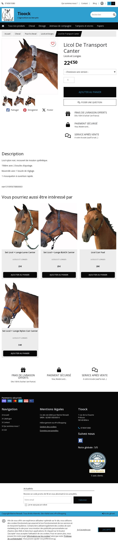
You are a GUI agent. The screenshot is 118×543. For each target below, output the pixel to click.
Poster (49, 110)
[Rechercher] (114, 14)
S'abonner (83, 500)
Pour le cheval (30, 34)
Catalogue (7, 418)
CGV (5, 430)
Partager (14, 110)
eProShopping (60, 513)
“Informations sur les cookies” (38, 536)
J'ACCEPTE (107, 529)
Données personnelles (49, 430)
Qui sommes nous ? (11, 426)
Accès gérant (109, 513)
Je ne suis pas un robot (37, 505)
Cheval (17, 34)
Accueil (7, 34)
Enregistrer (32, 110)
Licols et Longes (72, 56)
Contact (84, 3)
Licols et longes (47, 34)
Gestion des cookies (48, 427)
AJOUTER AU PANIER (90, 92)
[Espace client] (102, 3)
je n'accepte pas (83, 529)
